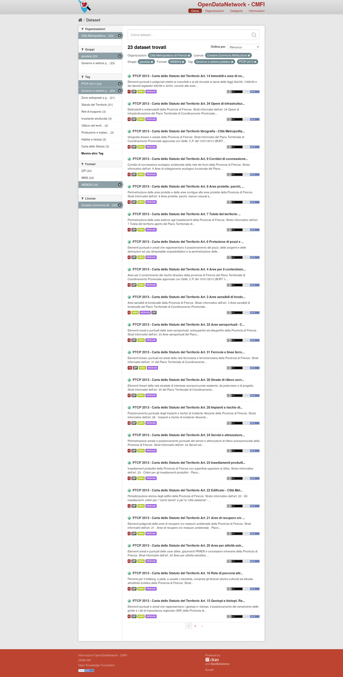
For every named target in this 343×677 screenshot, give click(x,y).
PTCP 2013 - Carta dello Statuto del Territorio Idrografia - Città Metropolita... (189, 131)
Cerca (195, 11)
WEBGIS (151, 91)
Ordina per (218, 46)
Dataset (93, 20)
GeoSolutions (220, 664)
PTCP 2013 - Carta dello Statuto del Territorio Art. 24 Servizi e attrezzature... (189, 435)
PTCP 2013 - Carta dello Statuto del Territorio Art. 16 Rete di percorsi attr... (188, 573)
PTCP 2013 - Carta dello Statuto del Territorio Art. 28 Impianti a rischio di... (188, 407)
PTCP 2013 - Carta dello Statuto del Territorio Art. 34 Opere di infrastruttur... (189, 103)
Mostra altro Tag (92, 153)
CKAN (212, 660)
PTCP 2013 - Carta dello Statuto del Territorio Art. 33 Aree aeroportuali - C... (189, 324)
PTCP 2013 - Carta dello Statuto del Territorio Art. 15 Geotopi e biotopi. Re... (189, 600)
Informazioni (256, 11)
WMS (141, 91)
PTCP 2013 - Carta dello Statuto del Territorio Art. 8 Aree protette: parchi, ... (188, 186)
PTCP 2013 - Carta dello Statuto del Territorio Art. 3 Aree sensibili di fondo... (189, 296)
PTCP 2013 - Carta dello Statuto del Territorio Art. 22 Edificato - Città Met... (188, 490)
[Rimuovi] (189, 55)
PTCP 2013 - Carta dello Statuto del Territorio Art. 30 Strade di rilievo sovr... (188, 379)
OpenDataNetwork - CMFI (231, 4)
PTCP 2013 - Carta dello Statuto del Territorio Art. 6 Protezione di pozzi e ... (188, 241)
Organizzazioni (214, 11)
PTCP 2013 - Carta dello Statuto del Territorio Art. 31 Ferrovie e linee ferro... (188, 352)
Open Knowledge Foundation (96, 665)
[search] (254, 35)
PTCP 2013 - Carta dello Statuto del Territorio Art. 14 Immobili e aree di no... (188, 76)
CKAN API (84, 660)
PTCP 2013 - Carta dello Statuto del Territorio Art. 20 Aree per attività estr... (188, 545)
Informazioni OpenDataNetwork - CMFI (102, 655)
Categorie (236, 11)
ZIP (134, 91)
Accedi (209, 670)
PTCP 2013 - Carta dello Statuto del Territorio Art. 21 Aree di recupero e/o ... (189, 517)
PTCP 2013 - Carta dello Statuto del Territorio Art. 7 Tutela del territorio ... (187, 214)
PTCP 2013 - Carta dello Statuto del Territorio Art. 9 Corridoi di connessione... (190, 158)
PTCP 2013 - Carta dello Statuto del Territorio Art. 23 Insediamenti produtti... (189, 462)
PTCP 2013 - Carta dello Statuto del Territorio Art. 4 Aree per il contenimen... (189, 269)
